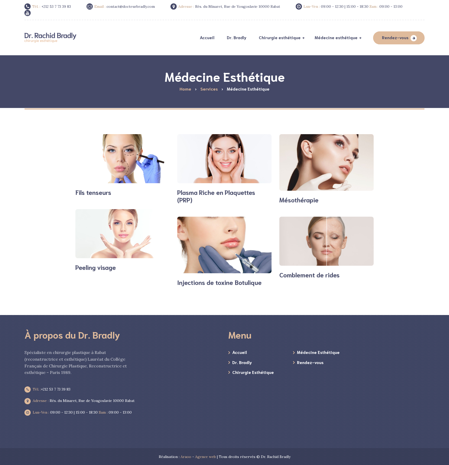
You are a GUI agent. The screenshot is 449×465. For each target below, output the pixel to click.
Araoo (186, 456)
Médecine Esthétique (318, 352)
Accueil (239, 352)
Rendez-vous (395, 37)
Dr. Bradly (242, 362)
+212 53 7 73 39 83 (51, 389)
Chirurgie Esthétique (253, 372)
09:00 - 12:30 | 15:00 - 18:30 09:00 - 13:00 (82, 412)
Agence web (205, 456)
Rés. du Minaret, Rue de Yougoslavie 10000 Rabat (84, 400)
